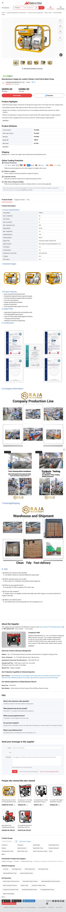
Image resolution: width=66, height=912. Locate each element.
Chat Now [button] (50, 95)
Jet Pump (5, 869)
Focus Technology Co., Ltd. (21, 907)
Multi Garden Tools (22, 851)
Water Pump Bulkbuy (8, 893)
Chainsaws (20, 845)
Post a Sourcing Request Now (49, 771)
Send (14, 771)
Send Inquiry (17, 95)
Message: (8, 757)
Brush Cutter (42, 677)
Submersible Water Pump (9, 873)
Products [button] (17, 7)
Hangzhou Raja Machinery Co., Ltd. (15, 82)
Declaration (51, 907)
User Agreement (42, 907)
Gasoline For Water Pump (38, 885)
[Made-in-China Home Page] (33, 3)
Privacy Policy (59, 907)
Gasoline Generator (52, 677)
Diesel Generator (16, 675)
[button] (3, 3)
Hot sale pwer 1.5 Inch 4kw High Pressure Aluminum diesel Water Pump (25, 801)
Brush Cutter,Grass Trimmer (40, 851)
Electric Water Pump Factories (11, 881)
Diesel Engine (25, 675)
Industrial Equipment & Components (16, 12)
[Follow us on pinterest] (63, 901)
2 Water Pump (24, 885)
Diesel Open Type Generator (31, 677)
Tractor (51, 851)
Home (3, 12)
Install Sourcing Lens (9, 903)
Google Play (16, 901)
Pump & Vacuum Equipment (35, 12)
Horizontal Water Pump (26, 873)
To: (10, 752)
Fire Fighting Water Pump (47, 889)
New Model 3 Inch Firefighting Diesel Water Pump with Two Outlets (8, 827)
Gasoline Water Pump (7, 851)
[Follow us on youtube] (61, 901)
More (3, 897)
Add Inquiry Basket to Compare (33, 68)
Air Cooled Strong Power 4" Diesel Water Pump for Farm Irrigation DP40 (25, 827)
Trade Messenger (28, 901)
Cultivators (5, 845)
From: (9, 748)
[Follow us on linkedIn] (47, 903)
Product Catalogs (26, 841)
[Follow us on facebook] (53, 901)
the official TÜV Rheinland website (51, 627)
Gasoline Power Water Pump (10, 889)
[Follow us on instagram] (58, 901)
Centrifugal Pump (16, 869)
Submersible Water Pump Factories (50, 881)
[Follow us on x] (56, 901)
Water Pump (48, 12)
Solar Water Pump (43, 869)
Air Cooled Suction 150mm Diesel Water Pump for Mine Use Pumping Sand (41, 801)
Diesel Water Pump (47, 675)
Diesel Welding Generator (15, 677)
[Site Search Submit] (41, 7)
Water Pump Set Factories (10, 885)
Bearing (4, 848)
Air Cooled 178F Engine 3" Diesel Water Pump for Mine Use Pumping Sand (57, 801)
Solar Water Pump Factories (30, 881)
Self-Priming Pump (30, 869)
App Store (6, 901)
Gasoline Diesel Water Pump (29, 889)
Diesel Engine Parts (35, 675)
